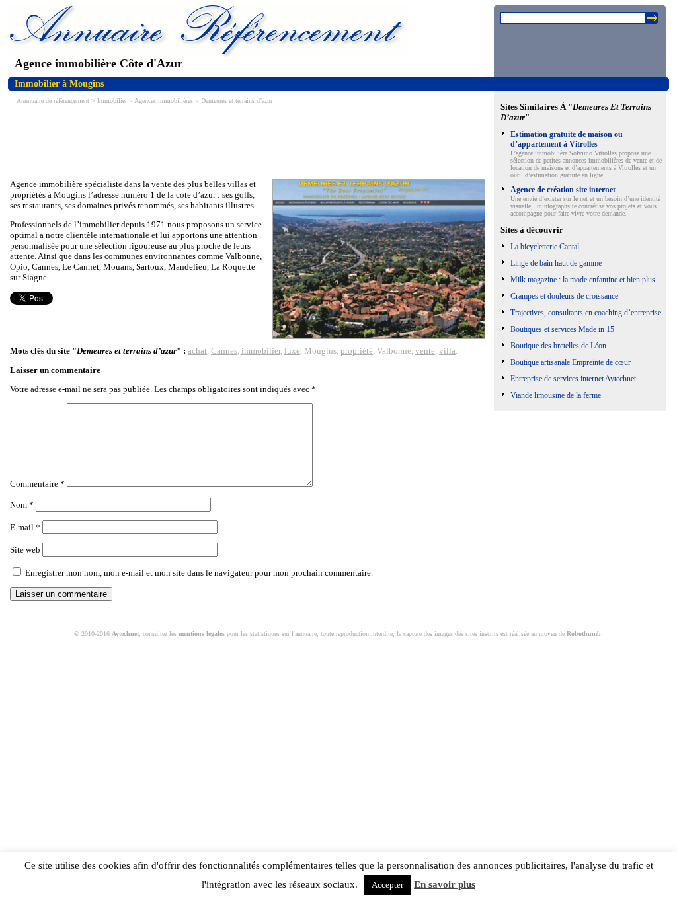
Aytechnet (125, 633)
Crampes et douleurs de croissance (564, 296)
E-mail (25, 527)
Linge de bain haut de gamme (556, 263)
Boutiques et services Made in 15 (562, 329)
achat (197, 351)
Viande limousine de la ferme (555, 395)
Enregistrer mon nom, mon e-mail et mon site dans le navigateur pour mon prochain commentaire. (199, 573)
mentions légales (202, 633)
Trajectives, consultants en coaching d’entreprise (585, 312)
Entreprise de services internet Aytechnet (573, 378)
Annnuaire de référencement (53, 100)
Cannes (224, 351)
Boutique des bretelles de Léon (558, 345)
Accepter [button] (387, 885)
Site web (25, 550)
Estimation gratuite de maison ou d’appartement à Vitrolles (566, 139)
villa (447, 351)
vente (425, 351)
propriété (356, 351)
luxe (292, 351)
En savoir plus (444, 884)
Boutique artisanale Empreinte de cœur (570, 362)
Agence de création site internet (563, 189)
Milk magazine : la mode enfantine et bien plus (582, 279)
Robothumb (584, 633)
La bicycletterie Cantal (544, 246)
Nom (22, 505)
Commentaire (37, 484)
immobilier (260, 351)
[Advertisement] (250, 141)
